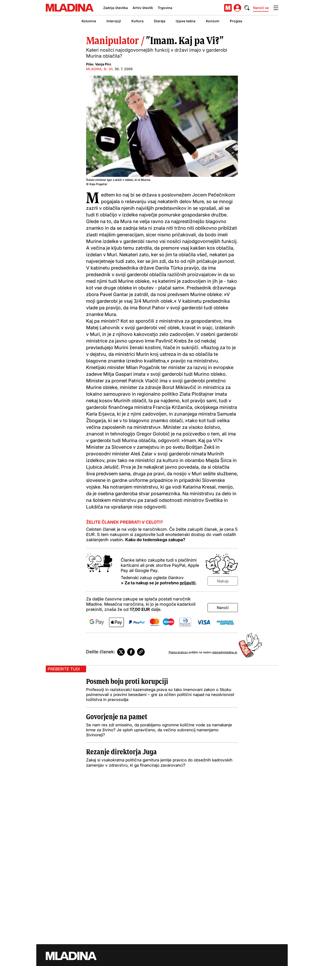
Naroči (223, 607)
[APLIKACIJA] (228, 8)
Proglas (236, 21)
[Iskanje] (247, 8)
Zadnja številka (115, 8)
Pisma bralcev (178, 652)
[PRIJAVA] (237, 8)
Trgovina (165, 8)
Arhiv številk (143, 8)
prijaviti (187, 582)
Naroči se (261, 8)
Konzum (212, 21)
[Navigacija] (275, 7)
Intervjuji (113, 21)
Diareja (159, 21)
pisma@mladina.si (224, 652)
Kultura (137, 21)
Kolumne (89, 21)
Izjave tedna (185, 21)
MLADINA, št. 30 (99, 69)
